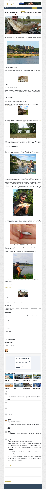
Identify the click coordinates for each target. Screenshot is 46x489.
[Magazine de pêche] (10, 4)
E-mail (5, 477)
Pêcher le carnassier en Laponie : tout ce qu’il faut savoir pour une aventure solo (27, 380)
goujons (8, 105)
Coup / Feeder (27, 7)
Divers (38, 7)
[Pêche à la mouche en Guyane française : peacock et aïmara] (37, 376)
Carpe (19, 7)
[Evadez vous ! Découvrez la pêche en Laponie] (18, 385)
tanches (39, 103)
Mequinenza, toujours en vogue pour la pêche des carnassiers (9, 388)
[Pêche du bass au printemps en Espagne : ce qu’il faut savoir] (27, 385)
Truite (21, 7)
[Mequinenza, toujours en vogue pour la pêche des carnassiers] (9, 385)
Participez (12, 0)
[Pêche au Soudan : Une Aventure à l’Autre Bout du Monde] (9, 376)
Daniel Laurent (17, 14)
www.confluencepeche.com (8, 287)
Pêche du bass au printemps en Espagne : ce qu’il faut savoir (26, 388)
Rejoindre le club (18, 363)
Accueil (5, 0)
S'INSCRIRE (17, 367)
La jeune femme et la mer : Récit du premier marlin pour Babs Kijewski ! (36, 388)
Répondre (9, 428)
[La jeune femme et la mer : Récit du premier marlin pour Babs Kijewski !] (37, 385)
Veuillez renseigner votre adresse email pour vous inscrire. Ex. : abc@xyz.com (22, 366)
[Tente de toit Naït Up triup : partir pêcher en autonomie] (18, 376)
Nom (5, 474)
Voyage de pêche (34, 7)
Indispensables (11, 7)
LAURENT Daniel (10, 419)
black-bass (39, 120)
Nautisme (31, 7)
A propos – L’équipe (9, 0)
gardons (12, 103)
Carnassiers (16, 7)
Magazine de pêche (7, 7)
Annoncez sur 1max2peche (16, 0)
